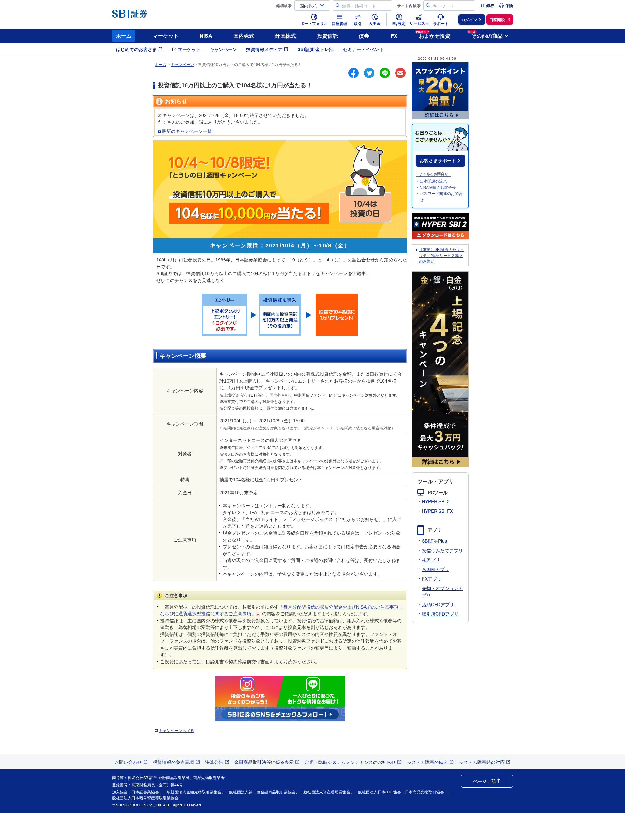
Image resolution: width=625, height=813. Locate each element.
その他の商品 (485, 34)
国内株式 (243, 35)
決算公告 (214, 762)
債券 (364, 35)
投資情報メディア (264, 49)
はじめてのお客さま (136, 49)
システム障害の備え (427, 762)
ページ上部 (484, 781)
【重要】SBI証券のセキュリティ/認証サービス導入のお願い (441, 255)
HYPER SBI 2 (436, 501)
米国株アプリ (435, 569)
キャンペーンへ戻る (176, 730)
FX (394, 35)
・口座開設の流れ (431, 181)
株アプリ (431, 559)
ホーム (124, 35)
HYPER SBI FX (437, 511)
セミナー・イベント (363, 49)
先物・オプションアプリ (442, 591)
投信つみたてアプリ (442, 550)
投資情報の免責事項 (173, 762)
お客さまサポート (438, 160)
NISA (206, 35)
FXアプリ (431, 578)
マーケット (166, 35)
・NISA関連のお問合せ (436, 187)
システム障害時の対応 (482, 762)
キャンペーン (223, 49)
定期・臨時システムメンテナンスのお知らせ (350, 762)
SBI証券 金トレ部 (316, 49)
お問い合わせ (128, 762)
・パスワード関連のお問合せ (439, 196)
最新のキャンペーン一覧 (187, 131)
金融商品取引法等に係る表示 (264, 762)
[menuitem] (487, 5)
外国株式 (285, 35)
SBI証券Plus (434, 541)
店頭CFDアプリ (438, 604)
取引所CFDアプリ (440, 613)
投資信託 (327, 35)
